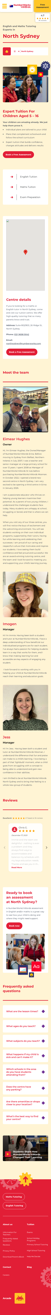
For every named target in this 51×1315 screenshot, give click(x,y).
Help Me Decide (33, 1256)
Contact (7, 1267)
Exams (30, 1232)
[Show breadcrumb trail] (14, 51)
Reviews (6, 1245)
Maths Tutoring (14, 1197)
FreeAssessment (42, 6)
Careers (6, 1275)
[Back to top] (25, 1179)
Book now (14, 926)
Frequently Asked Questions (10, 1239)
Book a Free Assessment (18, 154)
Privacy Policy (9, 1251)
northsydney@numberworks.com (23, 343)
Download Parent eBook (13, 1257)
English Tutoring (14, 1205)
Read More (16, 867)
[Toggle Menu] (4, 6)
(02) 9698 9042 (21, 334)
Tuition (30, 1224)
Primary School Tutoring (37, 1244)
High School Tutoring (36, 1250)
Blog (29, 1267)
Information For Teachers (10, 1233)
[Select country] (11, 6)
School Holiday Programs (33, 1239)
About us (7, 1224)
